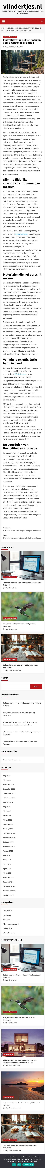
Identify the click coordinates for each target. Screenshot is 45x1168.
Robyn (7, 47)
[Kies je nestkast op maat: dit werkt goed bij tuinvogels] (22, 606)
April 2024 (7, 869)
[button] (3, 21)
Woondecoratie (9, 933)
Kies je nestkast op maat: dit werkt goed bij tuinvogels (19, 714)
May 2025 (7, 811)
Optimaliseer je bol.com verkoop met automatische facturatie (22, 704)
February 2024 (8, 877)
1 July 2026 (14, 588)
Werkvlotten (20, 374)
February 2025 (8, 824)
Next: (22, 536)
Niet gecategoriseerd (10, 37)
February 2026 (8, 784)
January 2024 (8, 882)
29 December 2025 (16, 671)
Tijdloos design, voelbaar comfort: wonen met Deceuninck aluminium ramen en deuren (20, 723)
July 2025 (6, 807)
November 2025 (9, 793)
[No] (42, 1161)
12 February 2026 (15, 1065)
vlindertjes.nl (22, 6)
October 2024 (8, 842)
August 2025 (8, 802)
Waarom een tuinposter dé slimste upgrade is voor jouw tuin (21, 733)
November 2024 (9, 838)
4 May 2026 (14, 629)
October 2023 (8, 895)
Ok (14, 1165)
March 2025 (7, 820)
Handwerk (7, 915)
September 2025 (9, 798)
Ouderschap (7, 928)
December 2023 (9, 886)
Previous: (22, 529)
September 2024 (9, 846)
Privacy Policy (28, 1165)
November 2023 (9, 891)
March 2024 (7, 873)
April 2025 (7, 815)
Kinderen (6, 919)
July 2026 (6, 776)
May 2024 (7, 864)
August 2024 (8, 851)
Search (4, 677)
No (19, 1165)
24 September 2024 (17, 47)
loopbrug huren (21, 234)
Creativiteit (7, 911)
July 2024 (6, 855)
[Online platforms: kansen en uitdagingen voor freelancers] (22, 648)
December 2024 (9, 833)
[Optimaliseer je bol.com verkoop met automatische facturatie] (22, 565)
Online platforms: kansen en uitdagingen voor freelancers (20, 742)
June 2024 (7, 860)
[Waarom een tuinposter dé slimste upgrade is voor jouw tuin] (22, 1085)
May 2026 (7, 780)
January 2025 (8, 829)
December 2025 (9, 789)
